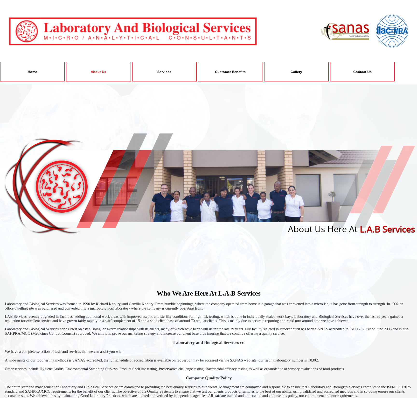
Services (164, 72)
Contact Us (362, 72)
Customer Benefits (230, 72)
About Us (98, 72)
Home (32, 72)
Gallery (296, 72)
